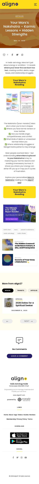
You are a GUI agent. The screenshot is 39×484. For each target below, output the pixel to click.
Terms (30, 419)
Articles (19, 16)
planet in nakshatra (27, 229)
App (15, 415)
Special (19, 299)
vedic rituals (21, 233)
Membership (11, 419)
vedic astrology (9, 233)
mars (16, 229)
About (11, 415)
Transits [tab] (20, 290)
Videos (20, 415)
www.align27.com (19, 395)
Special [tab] (8, 290)
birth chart (7, 229)
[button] (35, 4)
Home (6, 415)
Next (27, 321)
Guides (26, 415)
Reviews (32, 415)
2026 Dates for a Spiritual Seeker (25, 304)
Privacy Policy (22, 419)
